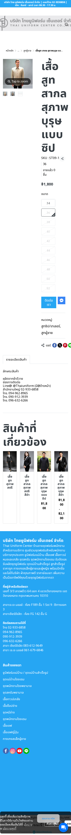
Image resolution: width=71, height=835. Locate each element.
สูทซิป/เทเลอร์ (51, 326)
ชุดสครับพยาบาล (13, 692)
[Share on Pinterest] (65, 345)
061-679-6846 (33, 650)
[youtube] (19, 751)
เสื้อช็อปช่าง (10, 706)
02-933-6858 (17, 627)
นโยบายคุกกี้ (9, 828)
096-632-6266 (12, 641)
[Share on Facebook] (54, 345)
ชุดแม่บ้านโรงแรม (13, 679)
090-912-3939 (12, 636)
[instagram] (13, 751)
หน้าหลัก (9, 50)
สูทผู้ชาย (27, 50)
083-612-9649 (33, 645)
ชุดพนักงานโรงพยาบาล (17, 686)
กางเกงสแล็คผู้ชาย (14, 739)
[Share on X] (60, 345)
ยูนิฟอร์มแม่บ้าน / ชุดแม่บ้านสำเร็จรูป (25, 672)
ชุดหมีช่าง (9, 712)
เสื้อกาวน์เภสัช (11, 699)
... (18, 50)
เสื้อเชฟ (7, 725)
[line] (26, 751)
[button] (66, 24)
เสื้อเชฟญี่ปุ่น (11, 732)
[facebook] (6, 751)
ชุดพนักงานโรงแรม (15, 719)
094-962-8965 (12, 632)
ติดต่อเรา (49, 302)
